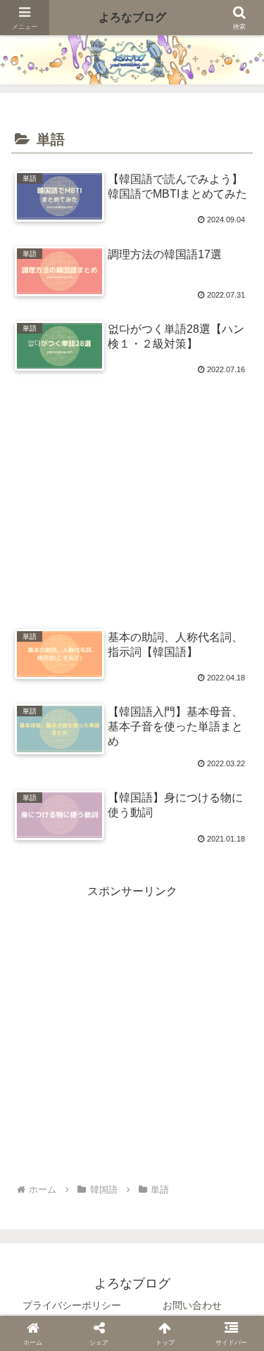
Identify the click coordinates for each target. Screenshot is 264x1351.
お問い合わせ (192, 1305)
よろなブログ (132, 17)
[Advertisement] (132, 493)
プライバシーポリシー (72, 1305)
